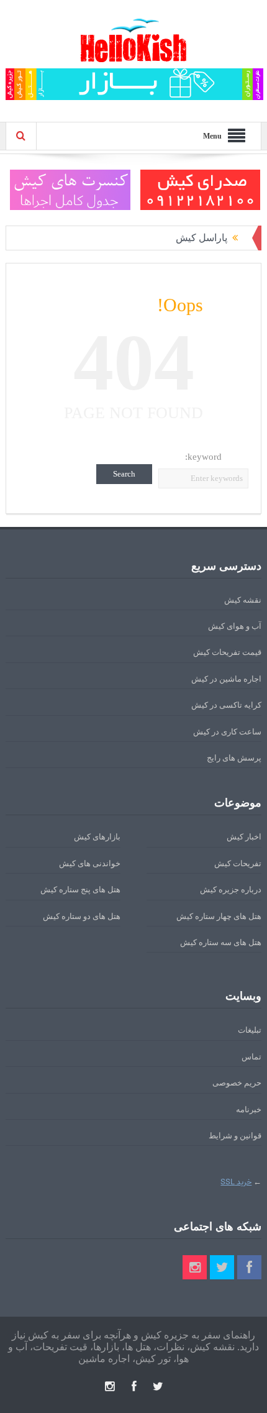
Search (124, 473)
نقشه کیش (242, 600)
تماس (251, 1056)
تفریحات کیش (237, 863)
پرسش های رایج (234, 757)
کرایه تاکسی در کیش (226, 705)
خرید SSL (235, 1182)
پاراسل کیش (201, 237)
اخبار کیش (244, 836)
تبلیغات (249, 1030)
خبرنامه (248, 1109)
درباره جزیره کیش (230, 889)
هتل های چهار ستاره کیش (218, 916)
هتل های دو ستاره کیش (81, 916)
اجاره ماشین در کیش (226, 679)
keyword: (203, 457)
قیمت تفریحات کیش (227, 652)
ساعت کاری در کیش (227, 731)
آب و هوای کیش (234, 626)
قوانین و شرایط (235, 1135)
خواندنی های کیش (89, 863)
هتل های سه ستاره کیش (220, 942)
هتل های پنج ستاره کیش (80, 889)
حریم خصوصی (236, 1082)
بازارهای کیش (97, 836)
